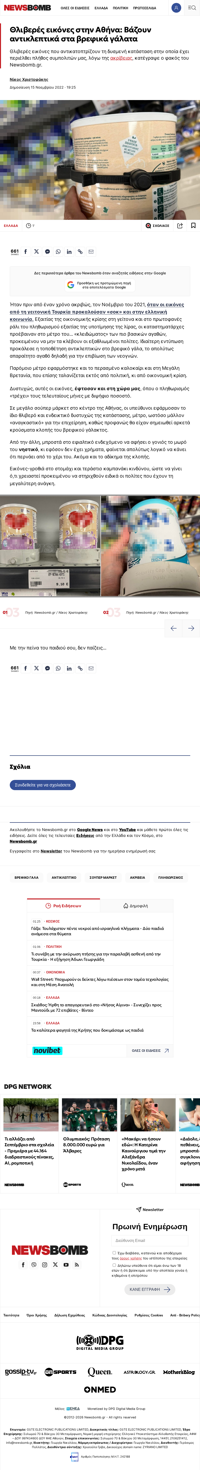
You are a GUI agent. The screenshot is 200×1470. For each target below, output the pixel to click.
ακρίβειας (121, 58)
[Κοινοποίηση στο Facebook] (25, 252)
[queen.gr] (100, 1372)
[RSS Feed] (77, 1265)
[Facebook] (23, 1265)
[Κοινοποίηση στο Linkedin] (69, 252)
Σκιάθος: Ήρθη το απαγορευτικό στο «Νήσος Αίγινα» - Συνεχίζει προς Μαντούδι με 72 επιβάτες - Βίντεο (96, 1007)
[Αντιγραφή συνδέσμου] (180, 225)
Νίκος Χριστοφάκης (29, 79)
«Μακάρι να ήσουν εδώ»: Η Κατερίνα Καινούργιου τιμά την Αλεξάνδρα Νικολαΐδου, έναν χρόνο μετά (143, 1154)
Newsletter (51, 851)
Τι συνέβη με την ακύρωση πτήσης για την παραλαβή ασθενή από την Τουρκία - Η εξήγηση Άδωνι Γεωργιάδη (96, 957)
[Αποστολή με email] (91, 252)
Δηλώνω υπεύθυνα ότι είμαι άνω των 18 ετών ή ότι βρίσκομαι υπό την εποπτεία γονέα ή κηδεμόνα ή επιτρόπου (149, 1270)
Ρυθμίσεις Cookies (149, 1315)
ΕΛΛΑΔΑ (101, 8)
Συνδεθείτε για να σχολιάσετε (43, 784)
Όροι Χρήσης (37, 1315)
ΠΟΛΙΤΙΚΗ (120, 8)
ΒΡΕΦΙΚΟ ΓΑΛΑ (27, 877)
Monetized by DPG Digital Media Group (116, 1409)
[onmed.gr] (100, 1390)
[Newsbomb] (50, 1250)
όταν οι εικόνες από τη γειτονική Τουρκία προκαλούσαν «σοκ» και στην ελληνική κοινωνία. (97, 312)
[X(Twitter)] (55, 1265)
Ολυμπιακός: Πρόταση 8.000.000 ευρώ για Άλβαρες (86, 1145)
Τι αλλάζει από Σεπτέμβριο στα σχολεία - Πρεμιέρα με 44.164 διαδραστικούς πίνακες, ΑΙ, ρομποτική (29, 1151)
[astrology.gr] (139, 1372)
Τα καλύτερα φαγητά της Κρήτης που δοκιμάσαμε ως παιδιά (87, 1030)
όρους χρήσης (131, 1258)
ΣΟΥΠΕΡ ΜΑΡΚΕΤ (103, 877)
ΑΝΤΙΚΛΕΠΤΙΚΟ (64, 877)
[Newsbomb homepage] (27, 8)
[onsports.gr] (60, 1372)
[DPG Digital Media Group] (100, 1342)
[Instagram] (45, 1265)
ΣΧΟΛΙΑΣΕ (161, 226)
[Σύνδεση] (176, 7)
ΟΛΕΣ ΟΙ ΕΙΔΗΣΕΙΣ (75, 8)
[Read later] (193, 225)
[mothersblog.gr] (179, 1372)
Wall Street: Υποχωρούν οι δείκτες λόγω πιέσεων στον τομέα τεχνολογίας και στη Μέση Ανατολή (100, 982)
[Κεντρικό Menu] (192, 7)
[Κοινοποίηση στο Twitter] (36, 252)
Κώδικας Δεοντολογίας (109, 1315)
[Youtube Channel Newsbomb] (66, 1265)
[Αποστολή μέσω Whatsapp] (58, 252)
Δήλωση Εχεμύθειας (69, 1315)
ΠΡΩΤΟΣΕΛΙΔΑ (144, 8)
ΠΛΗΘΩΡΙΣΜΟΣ (170, 877)
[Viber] (34, 1265)
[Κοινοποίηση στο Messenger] (47, 252)
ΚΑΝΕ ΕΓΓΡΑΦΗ (145, 1289)
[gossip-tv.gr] (21, 1372)
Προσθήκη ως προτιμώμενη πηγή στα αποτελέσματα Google (104, 285)
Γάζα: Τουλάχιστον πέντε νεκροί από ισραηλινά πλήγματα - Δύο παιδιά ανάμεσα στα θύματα (97, 931)
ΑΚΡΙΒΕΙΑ (137, 877)
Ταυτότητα (11, 1315)
